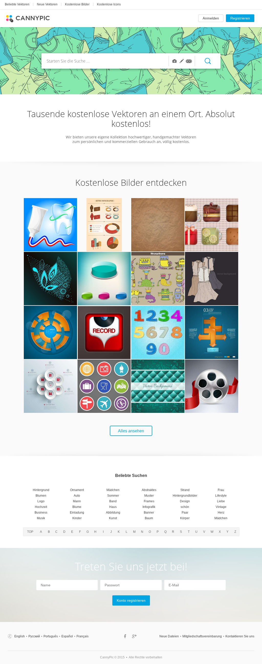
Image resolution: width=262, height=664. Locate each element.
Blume (76, 507)
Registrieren (240, 18)
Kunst (113, 518)
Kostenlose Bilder (77, 4)
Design (185, 501)
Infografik (149, 507)
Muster (149, 495)
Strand (185, 490)
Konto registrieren (131, 600)
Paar (185, 512)
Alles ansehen (131, 431)
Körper (185, 518)
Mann (77, 501)
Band (113, 501)
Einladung (77, 512)
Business (41, 512)
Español (67, 636)
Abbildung (113, 512)
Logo (41, 501)
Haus (113, 507)
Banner (149, 512)
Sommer (113, 495)
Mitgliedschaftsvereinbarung (202, 636)
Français (83, 636)
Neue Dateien (169, 636)
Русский (34, 636)
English (19, 636)
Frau (221, 490)
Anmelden (211, 18)
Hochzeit (41, 507)
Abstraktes (149, 490)
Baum (149, 518)
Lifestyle (221, 495)
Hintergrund (41, 490)
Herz (221, 512)
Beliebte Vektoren (17, 4)
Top (30, 532)
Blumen (41, 495)
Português (50, 636)
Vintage (221, 507)
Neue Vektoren (47, 4)
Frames (149, 501)
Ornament (77, 490)
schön (185, 507)
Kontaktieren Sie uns (239, 636)
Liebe (221, 501)
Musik (41, 518)
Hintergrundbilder (185, 495)
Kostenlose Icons (109, 4)
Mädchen (112, 490)
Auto (77, 495)
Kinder (77, 518)
